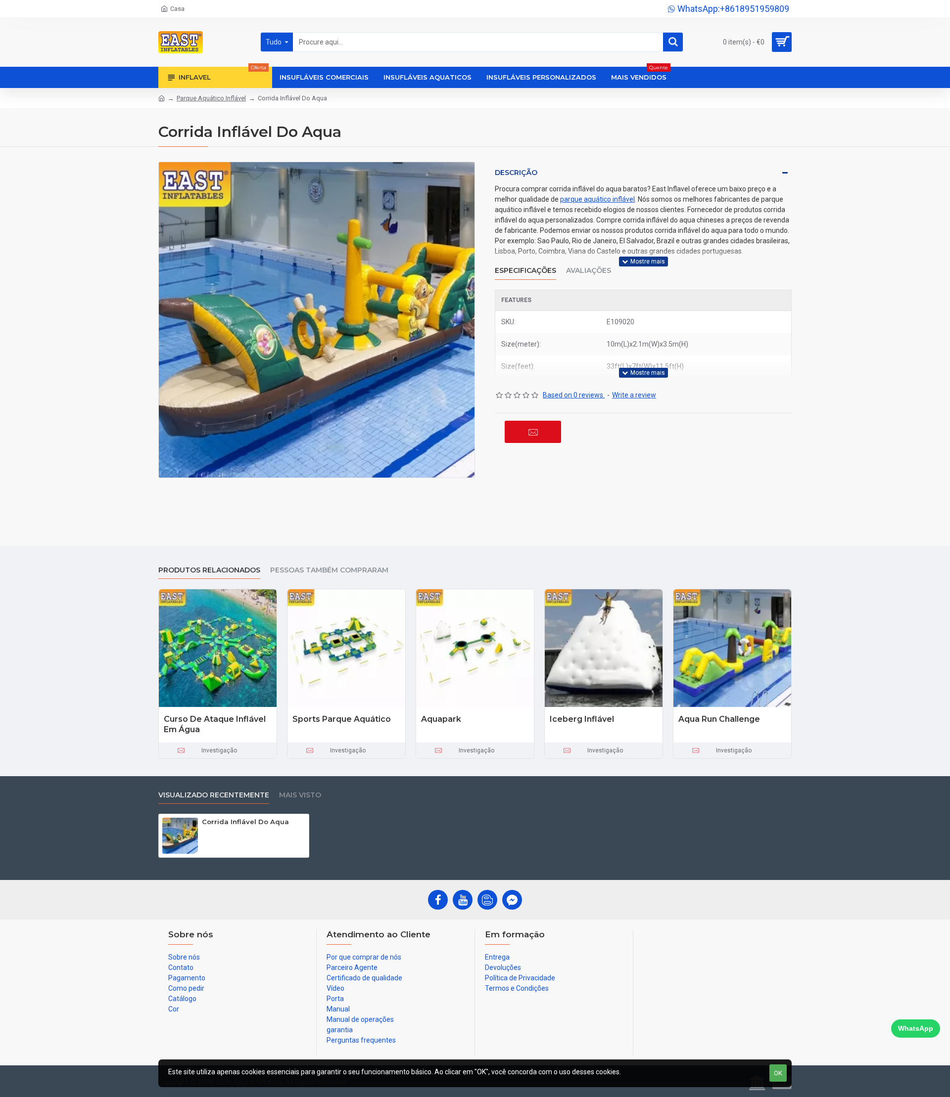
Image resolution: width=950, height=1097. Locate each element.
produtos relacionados (209, 570)
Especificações (525, 270)
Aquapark (441, 719)
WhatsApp (915, 1028)
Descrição (516, 172)
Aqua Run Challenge (719, 719)
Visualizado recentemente (213, 795)
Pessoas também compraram (329, 570)
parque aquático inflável (597, 199)
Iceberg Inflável (582, 719)
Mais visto (300, 795)
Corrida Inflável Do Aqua (245, 822)
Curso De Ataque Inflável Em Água (215, 724)
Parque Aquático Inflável (211, 98)
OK (778, 1073)
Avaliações (588, 270)
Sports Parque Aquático (341, 719)
